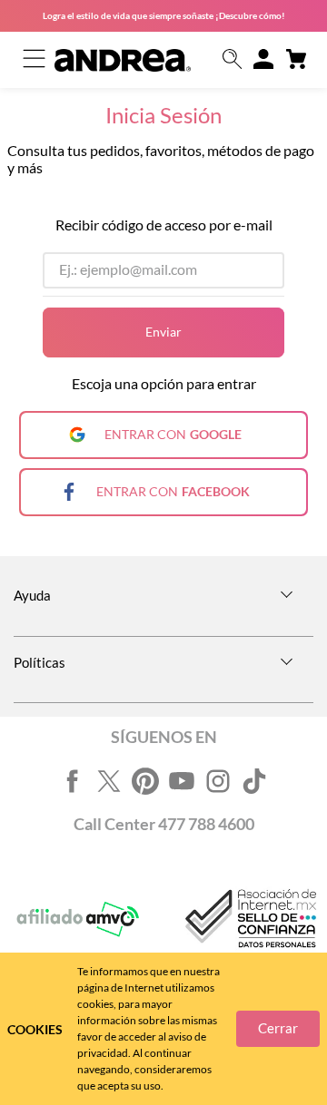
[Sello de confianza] (249, 919)
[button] (233, 60)
